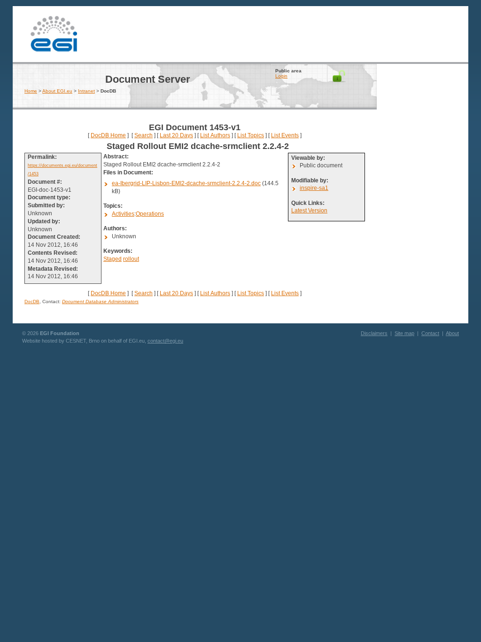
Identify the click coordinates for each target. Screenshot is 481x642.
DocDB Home (108, 135)
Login (281, 75)
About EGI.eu (57, 91)
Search (143, 135)
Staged (112, 259)
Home (30, 91)
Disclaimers (374, 333)
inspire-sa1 (314, 188)
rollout (131, 259)
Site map (404, 333)
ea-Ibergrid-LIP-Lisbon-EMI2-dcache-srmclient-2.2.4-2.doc (186, 183)
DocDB (31, 301)
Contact (430, 333)
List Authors (215, 135)
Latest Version (309, 210)
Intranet (86, 91)
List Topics (250, 135)
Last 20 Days (176, 135)
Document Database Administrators (100, 301)
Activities (123, 214)
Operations (150, 214)
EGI (54, 33)
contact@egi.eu (165, 341)
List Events (285, 135)
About (452, 333)
